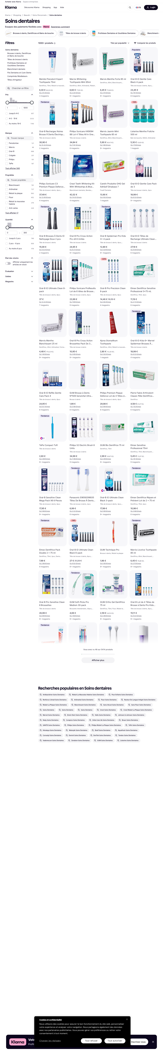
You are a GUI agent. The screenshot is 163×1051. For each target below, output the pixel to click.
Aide (62, 7)
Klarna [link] (7, 15)
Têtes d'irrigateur (14, 80)
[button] (138, 7)
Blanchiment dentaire (16, 69)
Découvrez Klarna (31, 7)
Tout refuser (91, 1041)
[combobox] (119, 43)
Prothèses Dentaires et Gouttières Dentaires (17, 64)
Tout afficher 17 (11, 213)
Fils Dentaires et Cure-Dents (19, 73)
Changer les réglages (50, 1041)
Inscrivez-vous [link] (138, 1042)
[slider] (7, 102)
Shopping (46, 7)
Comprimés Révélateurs (17, 76)
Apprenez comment (60, 26)
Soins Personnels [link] (39, 15)
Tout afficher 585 (12, 168)
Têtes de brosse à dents (17, 59)
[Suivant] (154, 33)
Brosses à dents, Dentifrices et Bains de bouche (19, 54)
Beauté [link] (27, 15)
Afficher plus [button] (98, 660)
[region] (82, 1031)
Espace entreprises (30, 2)
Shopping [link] (17, 15)
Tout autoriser (115, 1041)
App (55, 7)
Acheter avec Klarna (13, 2)
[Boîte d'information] (54, 43)
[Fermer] (127, 1019)
